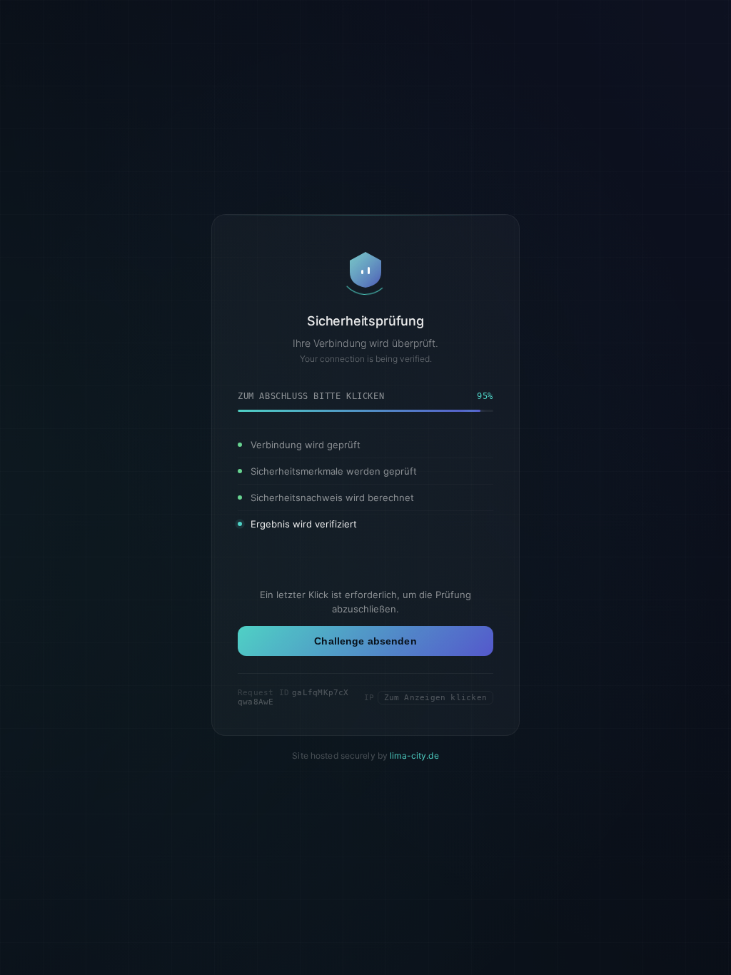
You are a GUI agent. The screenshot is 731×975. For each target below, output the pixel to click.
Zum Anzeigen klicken (435, 697)
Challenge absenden (365, 641)
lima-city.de (414, 755)
